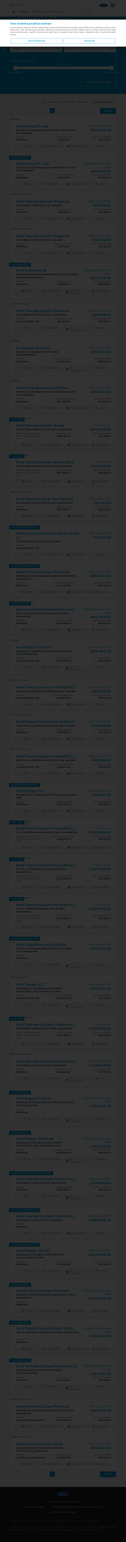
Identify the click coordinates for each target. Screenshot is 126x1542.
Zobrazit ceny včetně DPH (61, 102)
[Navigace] (113, 5)
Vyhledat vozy (98, 82)
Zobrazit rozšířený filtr (23, 60)
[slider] (15, 68)
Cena (63, 63)
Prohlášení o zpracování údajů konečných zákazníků (77, 1507)
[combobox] (36, 48)
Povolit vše (89, 41)
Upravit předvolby (36, 41)
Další (108, 110)
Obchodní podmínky (33, 1507)
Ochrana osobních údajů (63, 1512)
